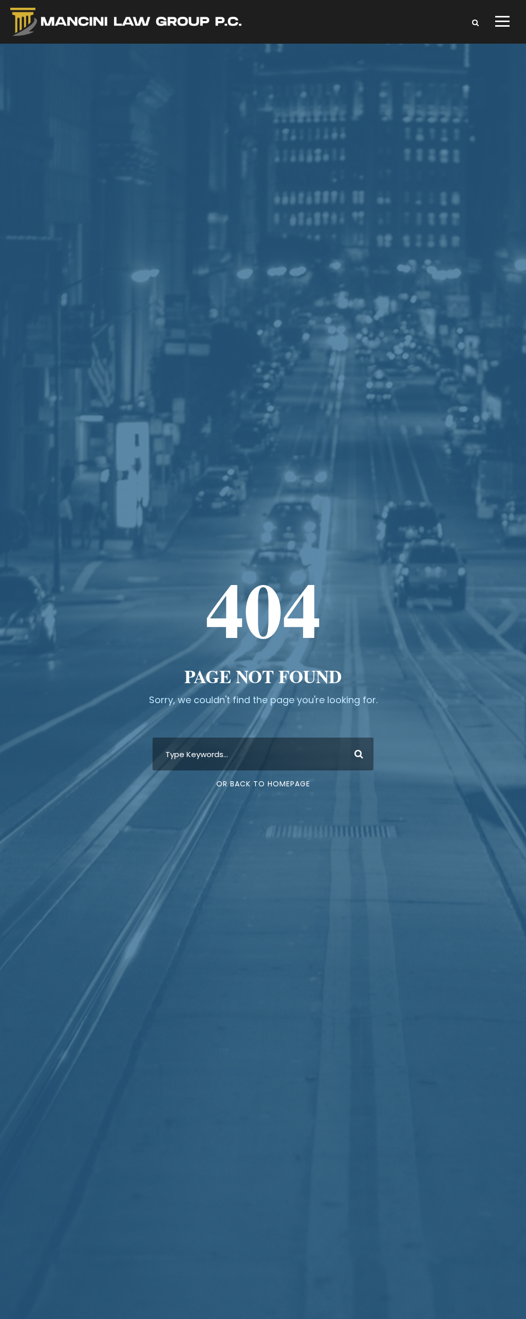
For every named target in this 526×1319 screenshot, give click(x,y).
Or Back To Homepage (263, 784)
